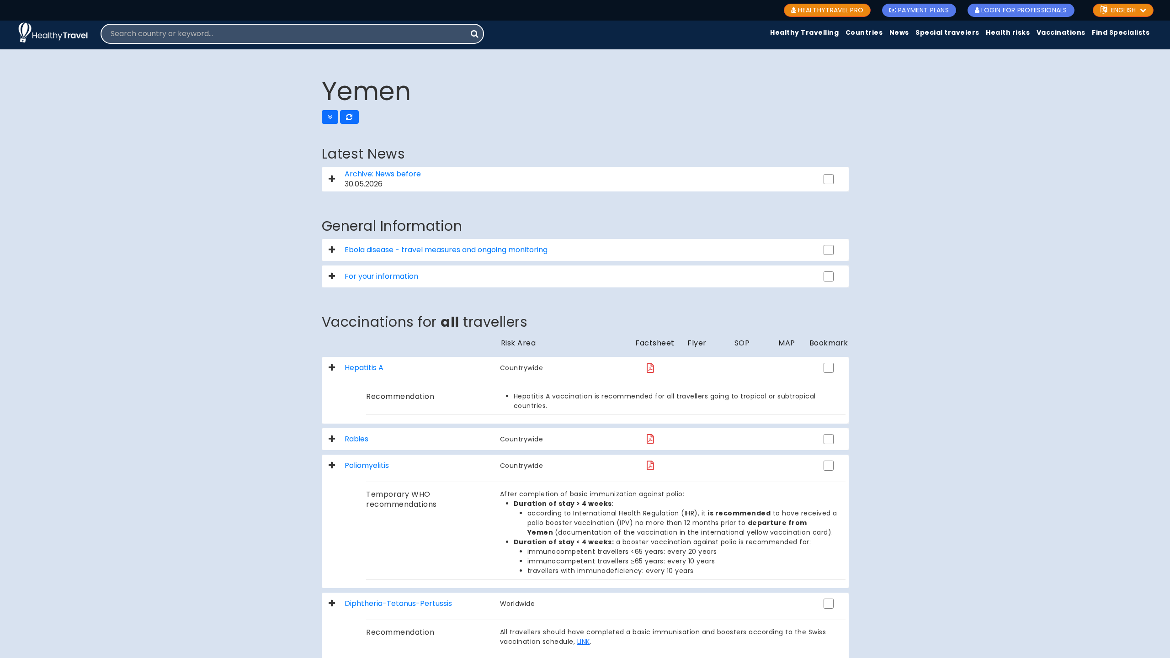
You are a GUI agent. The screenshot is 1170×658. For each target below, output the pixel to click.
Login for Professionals (1024, 10)
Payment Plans (923, 10)
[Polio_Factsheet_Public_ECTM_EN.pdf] (650, 465)
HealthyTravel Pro (830, 10)
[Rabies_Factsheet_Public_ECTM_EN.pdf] (650, 439)
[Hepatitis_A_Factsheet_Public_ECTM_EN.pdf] (650, 368)
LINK (583, 641)
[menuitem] (804, 33)
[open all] (330, 117)
